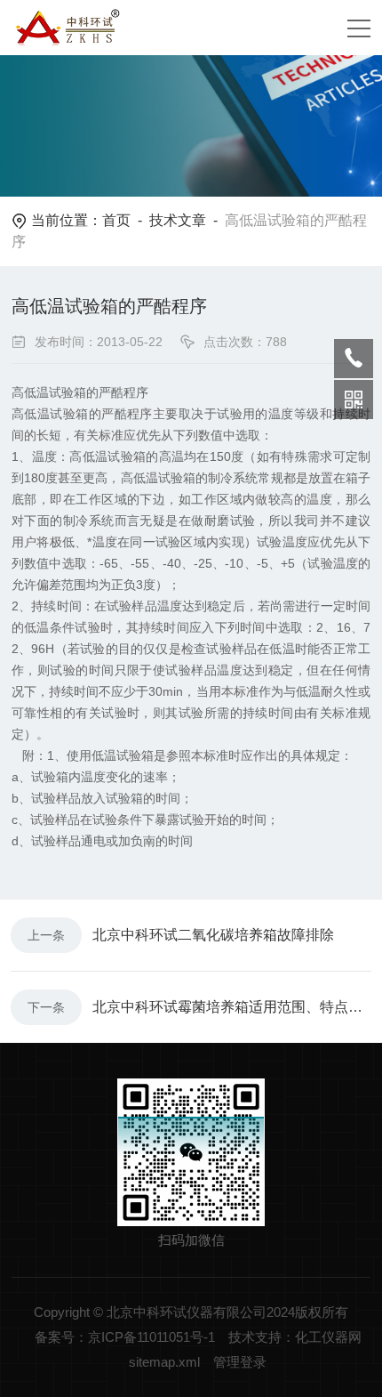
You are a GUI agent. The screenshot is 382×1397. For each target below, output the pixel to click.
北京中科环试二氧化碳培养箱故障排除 (213, 934)
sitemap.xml (164, 1361)
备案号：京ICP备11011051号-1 (125, 1337)
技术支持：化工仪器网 (295, 1337)
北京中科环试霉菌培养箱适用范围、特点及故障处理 (231, 1006)
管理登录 (240, 1361)
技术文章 (177, 220)
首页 (116, 220)
